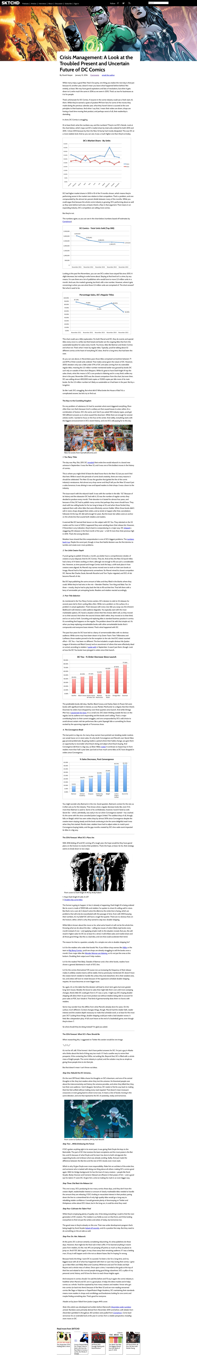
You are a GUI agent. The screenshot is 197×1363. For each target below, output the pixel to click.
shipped (127, 528)
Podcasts (25, 4)
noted (103, 747)
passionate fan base (78, 713)
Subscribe (68, 4)
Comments (94, 75)
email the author (108, 75)
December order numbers (121, 1307)
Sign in (76, 4)
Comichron (67, 221)
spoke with (92, 647)
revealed (90, 462)
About (50, 4)
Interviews (42, 4)
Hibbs (125, 947)
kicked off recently (92, 1228)
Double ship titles (73, 900)
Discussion (58, 4)
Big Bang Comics (75, 950)
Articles (33, 4)
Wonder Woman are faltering (96, 953)
